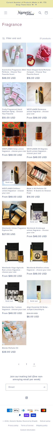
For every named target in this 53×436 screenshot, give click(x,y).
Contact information (27, 430)
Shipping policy (41, 425)
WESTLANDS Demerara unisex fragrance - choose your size (38, 111)
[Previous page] (19, 364)
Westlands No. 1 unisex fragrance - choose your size (14, 308)
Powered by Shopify (30, 421)
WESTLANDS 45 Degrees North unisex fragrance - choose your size (37, 151)
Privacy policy (13, 425)
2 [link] (34, 364)
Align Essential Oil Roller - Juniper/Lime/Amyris (38, 308)
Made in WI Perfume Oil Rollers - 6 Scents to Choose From (39, 190)
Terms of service (27, 425)
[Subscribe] (44, 387)
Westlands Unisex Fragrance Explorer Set (14, 229)
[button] (6, 13)
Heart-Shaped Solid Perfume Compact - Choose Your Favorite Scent (39, 72)
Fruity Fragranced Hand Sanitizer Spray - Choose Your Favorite (12, 111)
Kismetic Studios (16, 421)
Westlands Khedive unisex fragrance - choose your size (39, 269)
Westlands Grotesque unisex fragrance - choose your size (38, 230)
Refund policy (45, 421)
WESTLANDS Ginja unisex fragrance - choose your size (14, 150)
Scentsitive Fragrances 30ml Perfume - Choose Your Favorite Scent (14, 72)
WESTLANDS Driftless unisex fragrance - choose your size (13, 190)
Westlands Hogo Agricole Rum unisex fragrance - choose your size (13, 270)
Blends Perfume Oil (10, 348)
